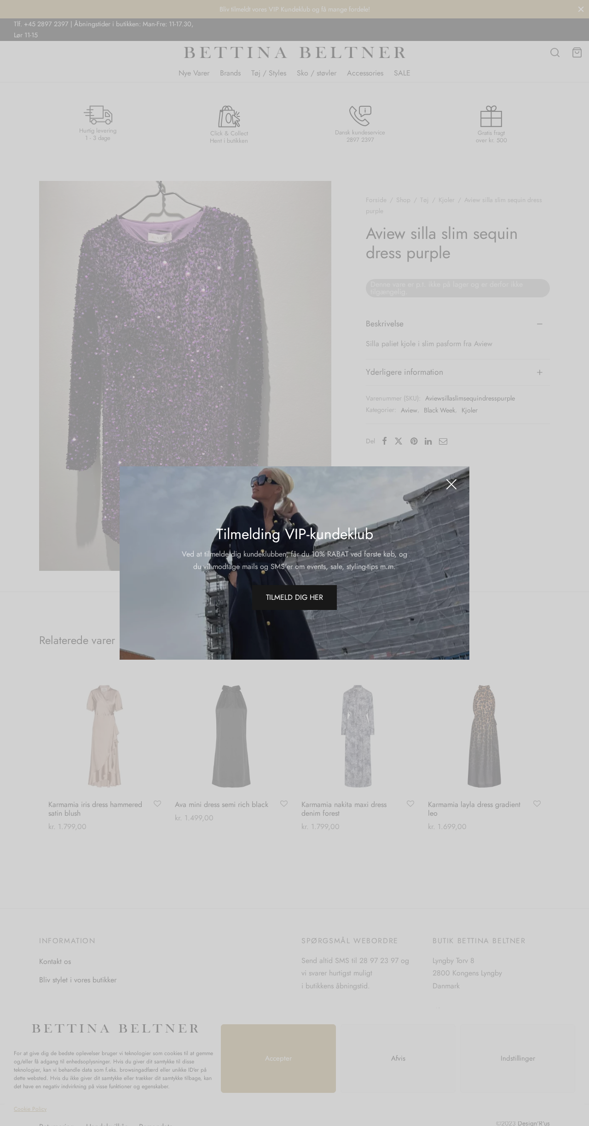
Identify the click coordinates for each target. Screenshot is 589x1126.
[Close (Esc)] (451, 484)
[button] (294, 597)
